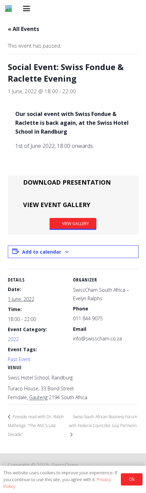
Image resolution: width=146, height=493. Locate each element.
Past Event (19, 359)
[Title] (8, 8)
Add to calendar (41, 252)
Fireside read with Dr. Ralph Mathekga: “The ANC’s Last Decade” (36, 426)
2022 (13, 339)
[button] (26, 8)
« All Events (23, 29)
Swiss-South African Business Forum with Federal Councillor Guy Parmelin (103, 421)
